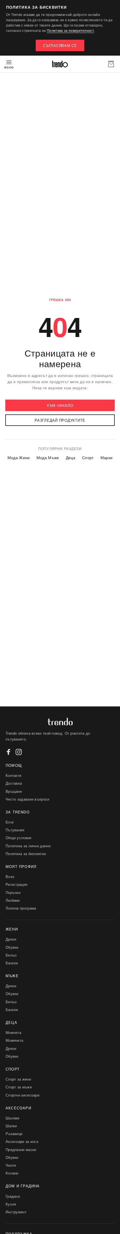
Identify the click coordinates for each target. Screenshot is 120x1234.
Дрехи (11, 939)
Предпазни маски (21, 1149)
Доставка (14, 783)
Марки (106, 457)
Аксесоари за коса (22, 1141)
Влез (10, 876)
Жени (12, 929)
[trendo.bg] (60, 64)
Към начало (60, 405)
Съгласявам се (60, 45)
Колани (12, 1173)
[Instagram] (19, 752)
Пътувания (15, 829)
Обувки (12, 947)
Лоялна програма (21, 908)
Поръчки (13, 892)
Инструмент (16, 1211)
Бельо (11, 955)
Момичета (14, 1040)
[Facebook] (9, 752)
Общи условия (19, 837)
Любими (13, 900)
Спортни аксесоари (22, 1095)
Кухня (11, 1204)
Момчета (13, 1032)
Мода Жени (19, 457)
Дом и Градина (23, 1185)
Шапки (11, 1125)
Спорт (88, 457)
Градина (13, 1196)
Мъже (12, 975)
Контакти (13, 775)
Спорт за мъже (19, 1087)
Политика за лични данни (28, 845)
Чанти (11, 1165)
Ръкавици (14, 1133)
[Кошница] (111, 64)
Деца (70, 457)
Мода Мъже (48, 457)
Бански (12, 962)
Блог (10, 822)
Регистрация (16, 884)
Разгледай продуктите (60, 420)
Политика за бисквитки (26, 853)
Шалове (13, 1118)
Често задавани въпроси (27, 799)
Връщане (14, 791)
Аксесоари (18, 1107)
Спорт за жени (18, 1079)
